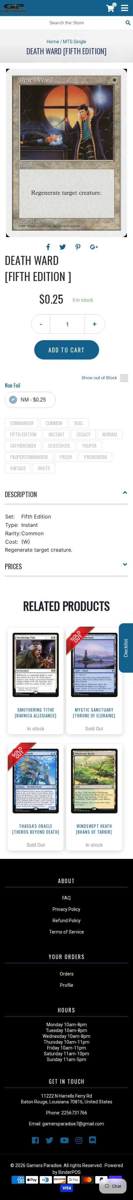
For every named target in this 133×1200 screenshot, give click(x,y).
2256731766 (74, 1112)
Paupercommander (29, 456)
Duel (78, 422)
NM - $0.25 (33, 399)
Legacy (83, 434)
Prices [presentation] (13, 566)
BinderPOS (69, 1172)
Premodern (95, 456)
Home (53, 41)
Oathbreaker (23, 445)
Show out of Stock (99, 378)
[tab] (66, 496)
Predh (66, 456)
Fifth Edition (23, 434)
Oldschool (59, 445)
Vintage (18, 468)
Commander (22, 422)
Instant (56, 434)
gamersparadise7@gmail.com (73, 1123)
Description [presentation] (21, 494)
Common (54, 422)
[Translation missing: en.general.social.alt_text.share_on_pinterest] (79, 247)
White (44, 468)
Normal (110, 434)
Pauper (89, 445)
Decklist (125, 648)
